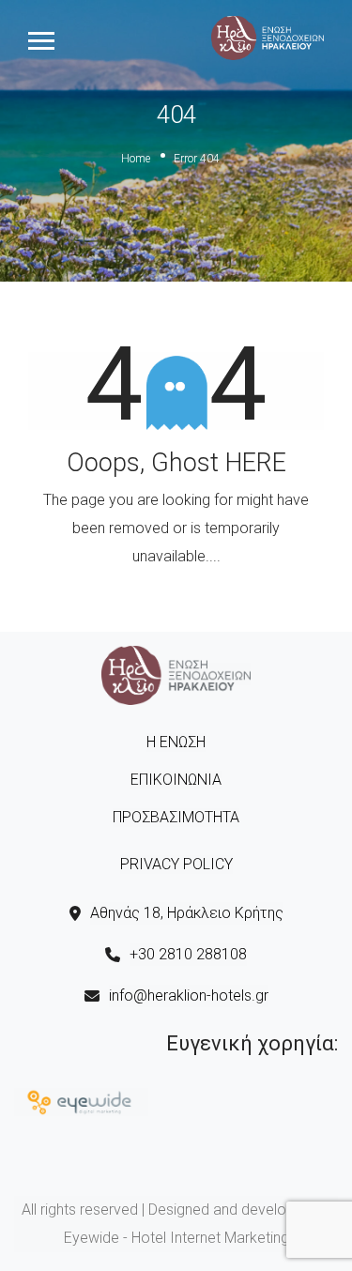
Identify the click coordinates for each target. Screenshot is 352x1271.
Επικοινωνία (176, 780)
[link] (267, 36)
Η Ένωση (176, 742)
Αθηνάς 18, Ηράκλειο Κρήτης (186, 913)
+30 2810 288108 (188, 954)
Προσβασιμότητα (176, 817)
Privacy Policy (176, 864)
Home (135, 158)
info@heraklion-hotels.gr (188, 995)
